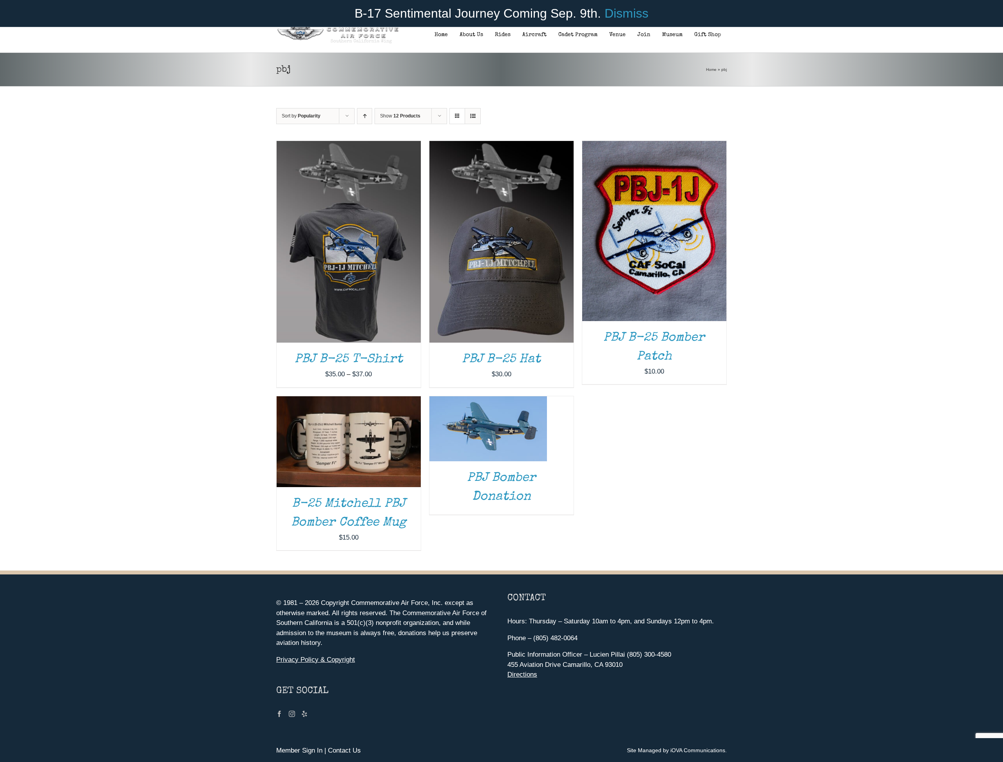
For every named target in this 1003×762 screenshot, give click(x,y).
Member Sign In (299, 750)
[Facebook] (279, 714)
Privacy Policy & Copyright (315, 659)
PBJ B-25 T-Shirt (349, 359)
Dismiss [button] (626, 13)
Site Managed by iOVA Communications (676, 750)
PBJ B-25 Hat (501, 359)
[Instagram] (292, 714)
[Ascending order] (364, 116)
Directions (522, 674)
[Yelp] (304, 714)
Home (711, 69)
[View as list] (472, 116)
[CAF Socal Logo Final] (337, 29)
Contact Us (344, 750)
